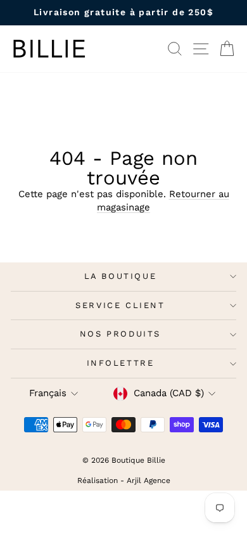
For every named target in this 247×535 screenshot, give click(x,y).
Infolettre (121, 363)
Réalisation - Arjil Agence (123, 480)
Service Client (120, 305)
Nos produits (120, 333)
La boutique (120, 276)
